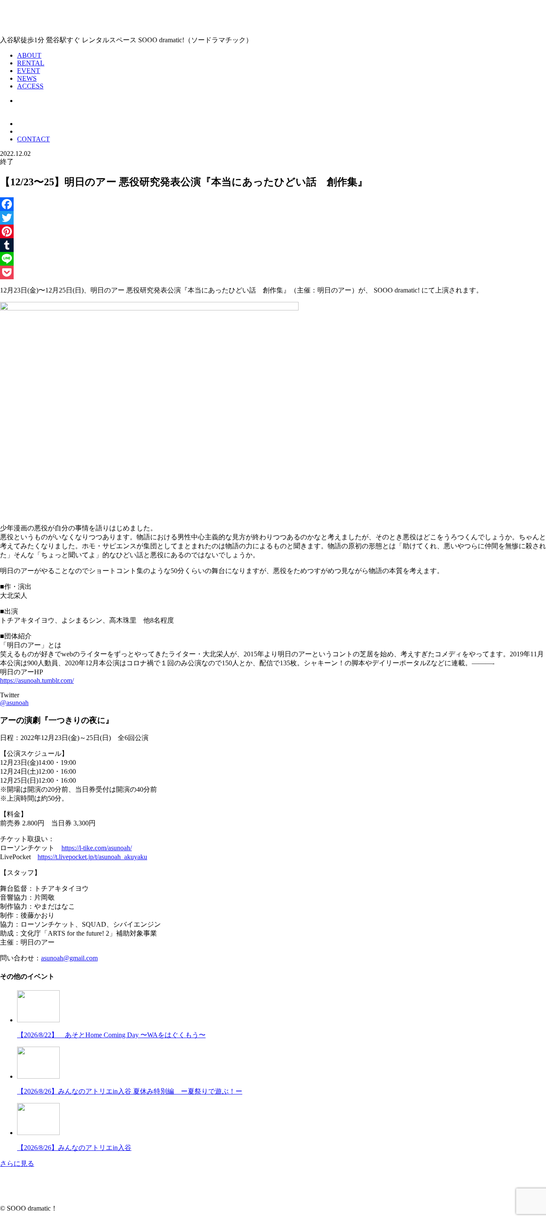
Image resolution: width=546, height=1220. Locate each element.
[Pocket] (273, 272)
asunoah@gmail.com (69, 958)
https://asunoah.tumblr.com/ (37, 680)
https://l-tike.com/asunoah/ (96, 847)
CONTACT (33, 139)
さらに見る (17, 1163)
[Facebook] (273, 204)
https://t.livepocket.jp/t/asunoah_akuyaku (92, 856)
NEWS (27, 78)
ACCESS (30, 86)
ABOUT (29, 55)
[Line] (273, 259)
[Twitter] (273, 218)
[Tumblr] (273, 245)
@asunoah (14, 702)
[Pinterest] (273, 231)
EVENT (28, 70)
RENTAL (30, 63)
